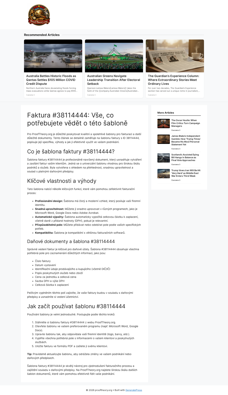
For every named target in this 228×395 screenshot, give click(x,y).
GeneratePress (133, 390)
